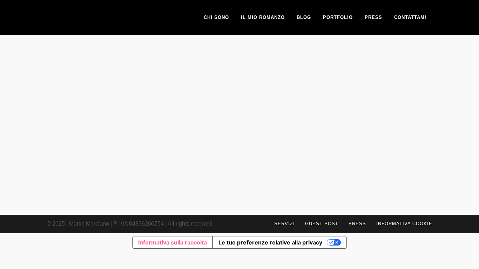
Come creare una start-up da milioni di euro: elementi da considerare (107, 177)
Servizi (284, 223)
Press (357, 223)
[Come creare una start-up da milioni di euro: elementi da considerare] (108, 101)
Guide (122, 145)
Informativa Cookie (404, 223)
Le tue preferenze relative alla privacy (270, 242)
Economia (105, 145)
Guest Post (321, 223)
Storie (137, 145)
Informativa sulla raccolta (172, 242)
